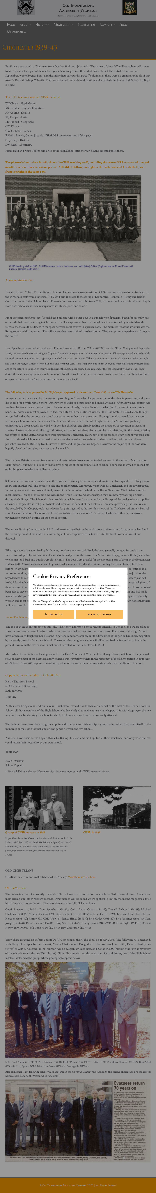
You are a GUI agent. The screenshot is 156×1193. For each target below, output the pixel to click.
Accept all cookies (99, 614)
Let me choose (53, 614)
